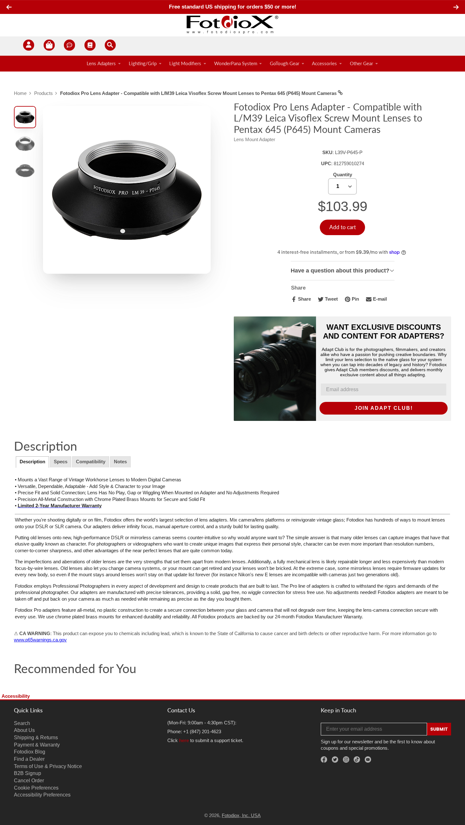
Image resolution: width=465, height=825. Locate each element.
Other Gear (361, 63)
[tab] (32, 462)
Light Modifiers (185, 63)
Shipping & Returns (36, 737)
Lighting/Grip (143, 63)
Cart (49, 46)
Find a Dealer (29, 759)
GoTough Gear (284, 63)
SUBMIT (439, 729)
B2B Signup (27, 773)
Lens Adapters (101, 63)
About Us (24, 730)
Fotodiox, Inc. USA (241, 815)
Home (20, 93)
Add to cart (342, 227)
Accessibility (16, 696)
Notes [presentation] (120, 461)
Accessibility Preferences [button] (42, 794)
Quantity (342, 174)
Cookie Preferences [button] (36, 788)
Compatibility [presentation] (90, 461)
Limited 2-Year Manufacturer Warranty (60, 505)
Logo (232, 24)
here (184, 740)
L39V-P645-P (349, 152)
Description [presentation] (32, 461)
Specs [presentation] (60, 461)
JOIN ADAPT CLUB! (384, 408)
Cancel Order (29, 780)
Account (28, 46)
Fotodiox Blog (29, 751)
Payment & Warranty (37, 744)
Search (22, 723)
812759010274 (349, 163)
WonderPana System (235, 63)
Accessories (324, 63)
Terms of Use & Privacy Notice (48, 766)
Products (43, 93)
